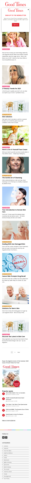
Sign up (15, 24)
